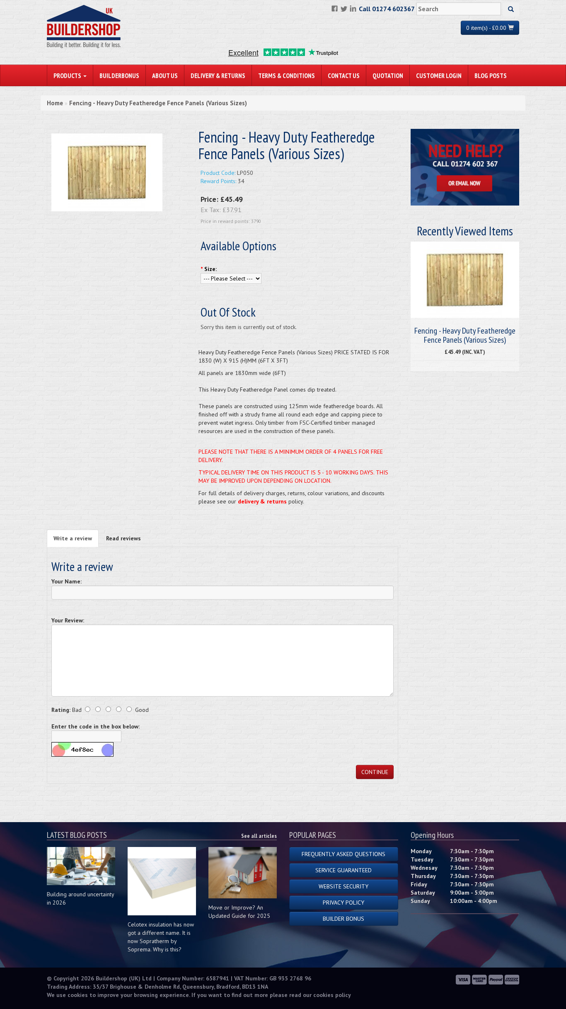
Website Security (343, 886)
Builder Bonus (343, 918)
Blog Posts (490, 75)
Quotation (387, 75)
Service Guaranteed (343, 870)
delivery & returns (262, 501)
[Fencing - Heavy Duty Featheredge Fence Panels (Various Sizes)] (106, 172)
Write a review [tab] (72, 538)
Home (55, 103)
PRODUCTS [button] (67, 75)
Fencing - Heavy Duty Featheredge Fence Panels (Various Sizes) (158, 103)
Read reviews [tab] (123, 538)
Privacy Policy (343, 902)
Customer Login (439, 75)
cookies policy (332, 995)
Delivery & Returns (218, 75)
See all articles (259, 836)
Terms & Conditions (286, 75)
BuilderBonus (119, 75)
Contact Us (344, 75)
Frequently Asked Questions (343, 854)
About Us (165, 75)
